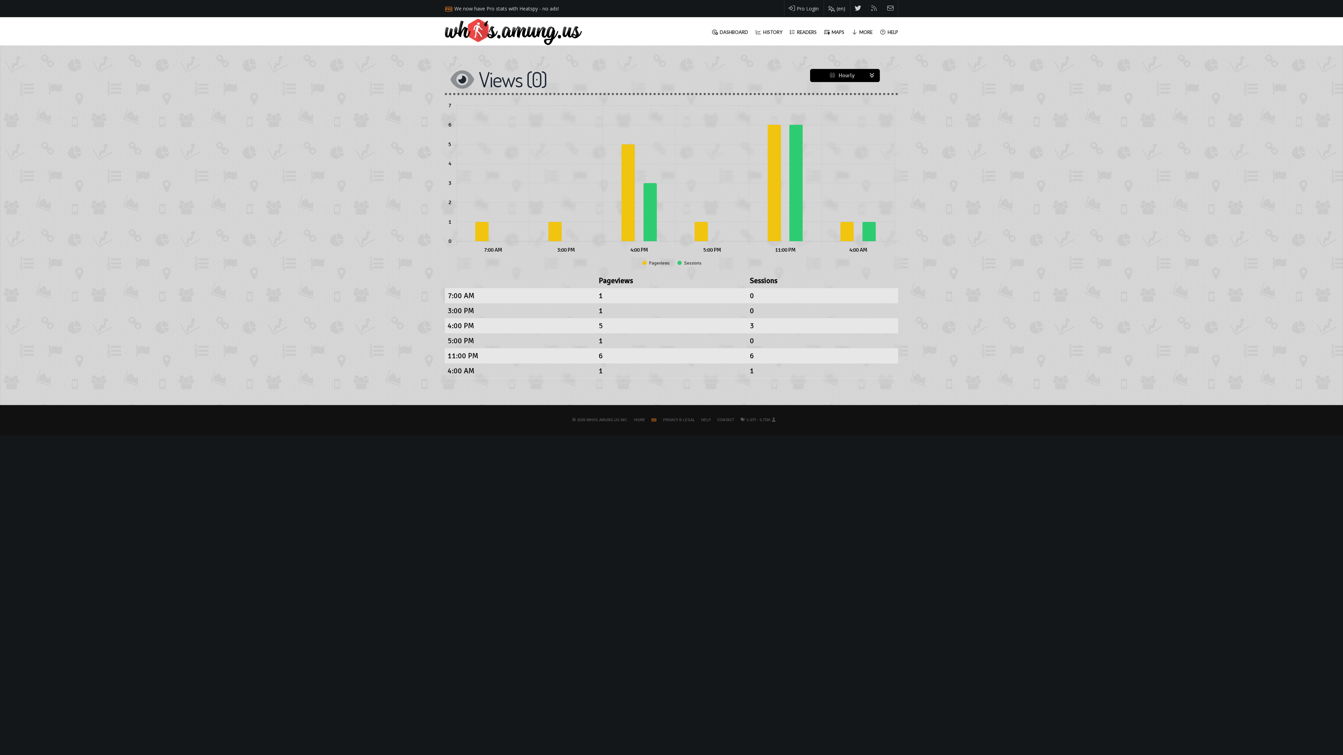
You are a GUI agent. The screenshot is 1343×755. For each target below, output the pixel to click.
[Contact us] (890, 8)
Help (706, 420)
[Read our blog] (874, 8)
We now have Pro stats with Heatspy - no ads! (506, 8)
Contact (725, 420)
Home (639, 420)
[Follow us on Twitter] (858, 8)
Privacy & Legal (679, 420)
